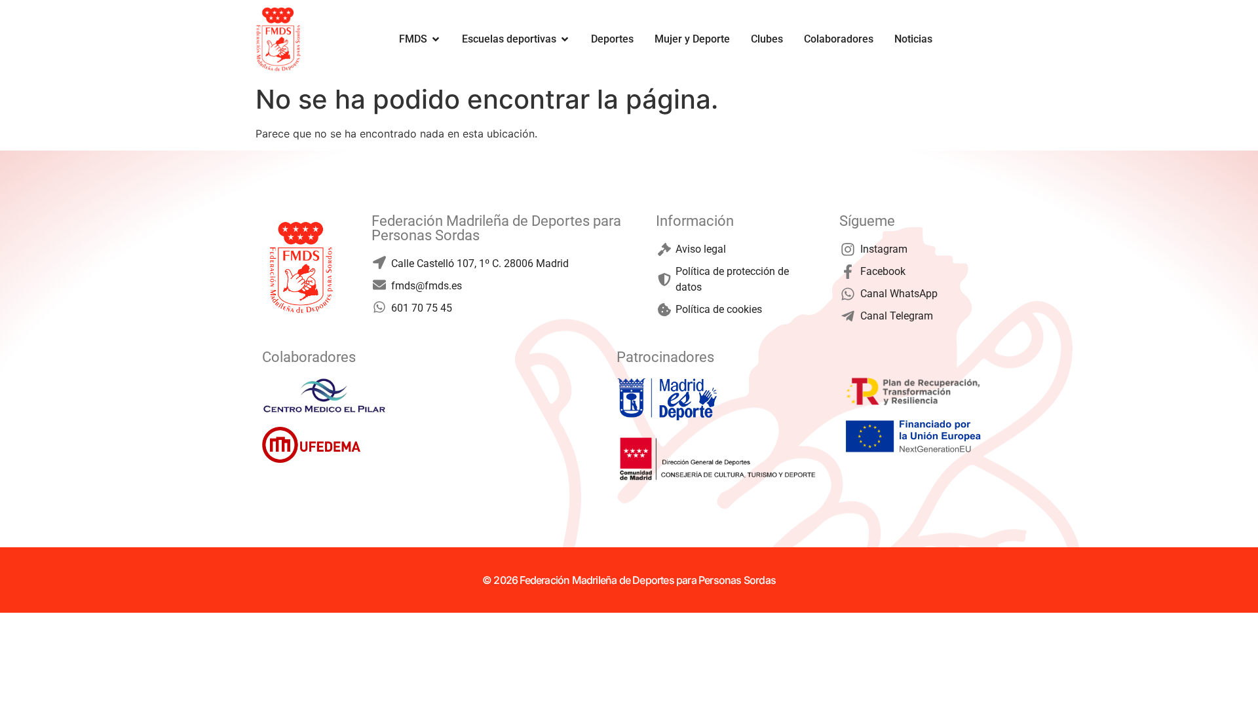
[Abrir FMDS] (435, 39)
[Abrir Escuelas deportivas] (565, 39)
